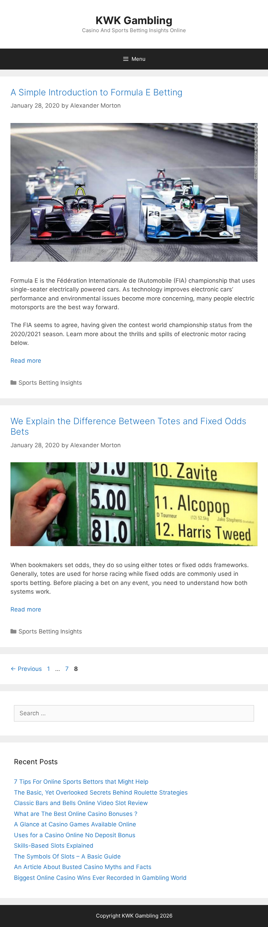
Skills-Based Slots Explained (54, 845)
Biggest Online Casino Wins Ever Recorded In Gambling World (100, 877)
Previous (26, 668)
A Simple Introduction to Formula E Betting (96, 92)
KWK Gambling (134, 20)
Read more (25, 360)
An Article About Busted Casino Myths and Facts (82, 866)
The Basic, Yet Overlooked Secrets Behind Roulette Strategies (101, 792)
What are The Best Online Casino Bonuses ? (75, 813)
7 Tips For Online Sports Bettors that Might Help (81, 781)
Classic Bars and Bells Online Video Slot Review (81, 802)
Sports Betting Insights (50, 382)
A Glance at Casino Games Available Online (75, 824)
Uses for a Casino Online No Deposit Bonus (74, 835)
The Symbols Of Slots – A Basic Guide (67, 856)
